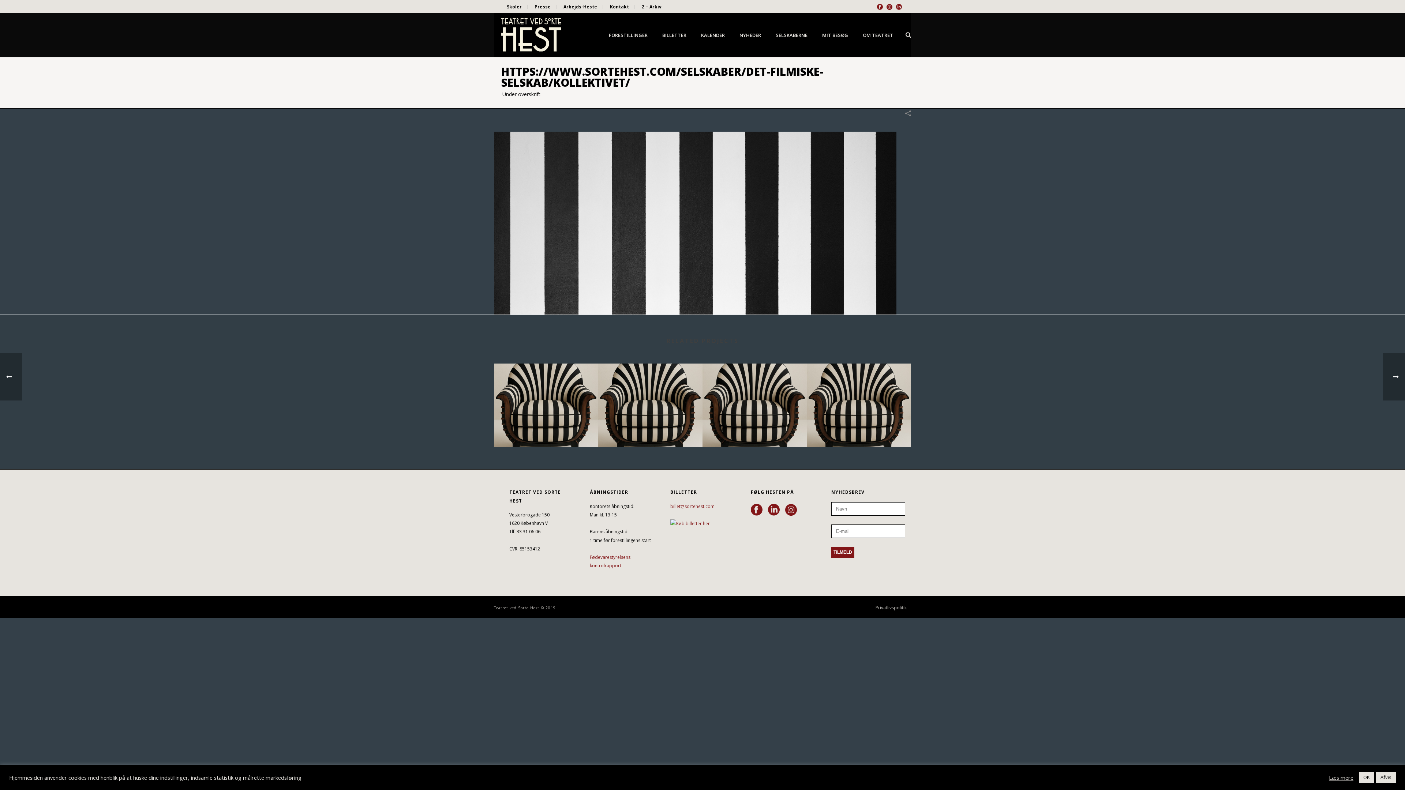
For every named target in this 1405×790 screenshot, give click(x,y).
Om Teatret (878, 35)
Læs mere (1341, 777)
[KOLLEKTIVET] (695, 222)
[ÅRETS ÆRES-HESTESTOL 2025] (650, 392)
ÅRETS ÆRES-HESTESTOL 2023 (859, 427)
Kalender (713, 35)
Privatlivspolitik (891, 608)
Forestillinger (628, 35)
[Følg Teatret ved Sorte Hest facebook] (757, 510)
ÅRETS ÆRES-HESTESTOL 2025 (650, 427)
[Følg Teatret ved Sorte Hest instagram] (791, 510)
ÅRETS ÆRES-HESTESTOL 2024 (754, 427)
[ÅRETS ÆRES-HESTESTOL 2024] (754, 392)
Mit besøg (835, 35)
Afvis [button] (1385, 777)
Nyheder (750, 35)
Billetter (674, 35)
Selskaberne (792, 35)
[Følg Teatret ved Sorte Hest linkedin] (774, 510)
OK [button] (1366, 777)
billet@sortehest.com (692, 506)
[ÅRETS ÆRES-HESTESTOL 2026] (546, 392)
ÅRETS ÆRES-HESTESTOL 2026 (546, 427)
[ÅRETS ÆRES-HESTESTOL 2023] (859, 392)
